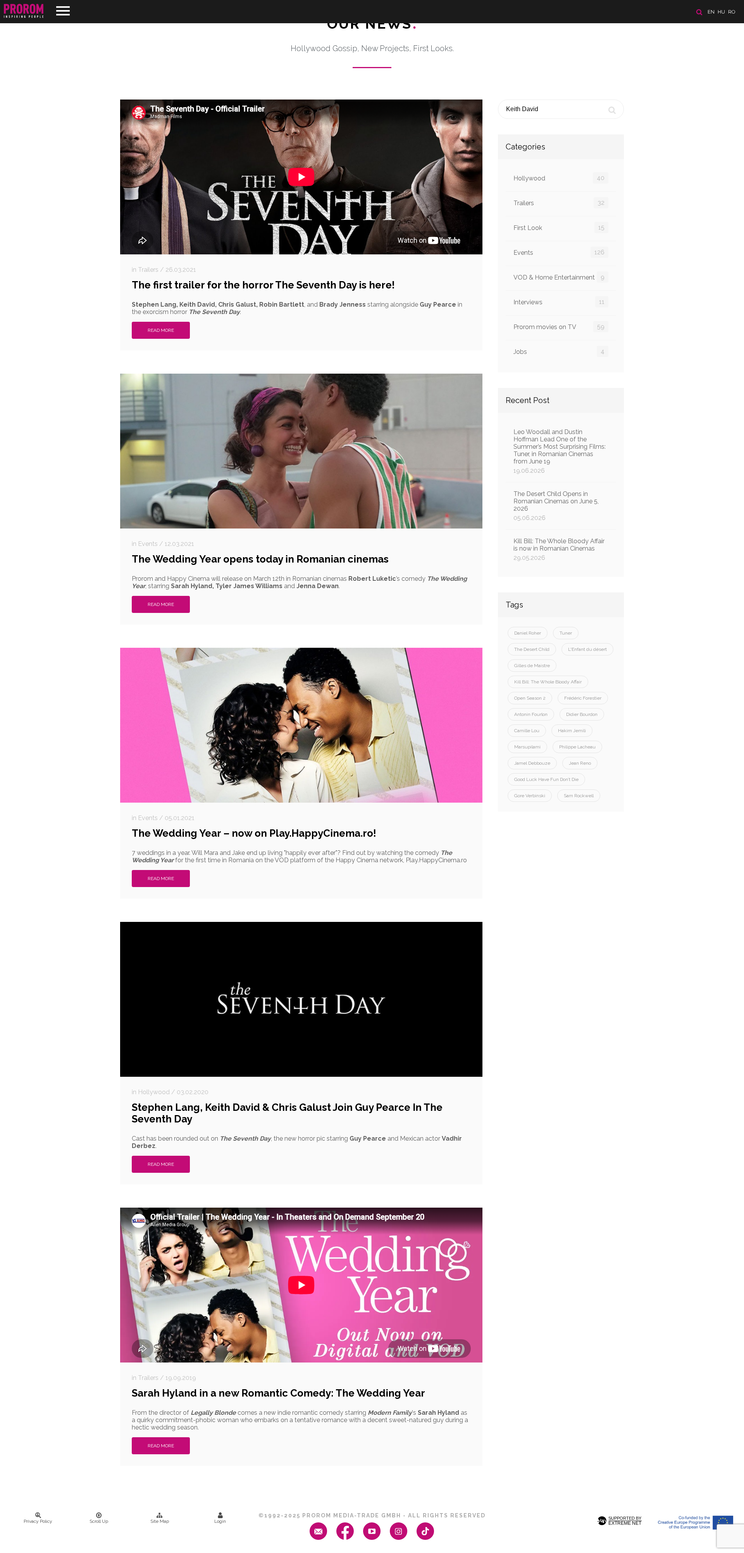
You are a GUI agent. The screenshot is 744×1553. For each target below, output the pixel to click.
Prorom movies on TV (558, 327)
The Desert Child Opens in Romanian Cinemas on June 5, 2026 (556, 506)
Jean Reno (580, 763)
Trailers (558, 203)
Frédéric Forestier (582, 698)
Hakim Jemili (572, 730)
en (711, 12)
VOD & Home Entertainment (558, 277)
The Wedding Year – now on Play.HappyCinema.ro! (254, 833)
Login (220, 1521)
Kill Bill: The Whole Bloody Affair (548, 682)
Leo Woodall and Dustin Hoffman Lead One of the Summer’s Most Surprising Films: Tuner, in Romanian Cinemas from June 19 (559, 451)
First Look (558, 228)
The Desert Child (531, 649)
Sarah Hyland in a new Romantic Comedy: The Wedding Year (278, 1393)
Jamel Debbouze (532, 763)
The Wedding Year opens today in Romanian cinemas (260, 559)
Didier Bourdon (582, 714)
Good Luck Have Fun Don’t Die (546, 779)
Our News (372, 23)
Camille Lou (526, 730)
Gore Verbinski (529, 795)
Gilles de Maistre (532, 665)
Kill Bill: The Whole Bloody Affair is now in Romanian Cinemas (558, 549)
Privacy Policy (38, 1521)
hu (721, 12)
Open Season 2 (530, 698)
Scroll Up (99, 1521)
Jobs (558, 351)
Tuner (566, 633)
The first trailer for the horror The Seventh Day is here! (263, 285)
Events (558, 252)
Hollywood (558, 178)
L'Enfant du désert (587, 649)
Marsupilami (527, 747)
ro (731, 12)
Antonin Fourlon (531, 714)
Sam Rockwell (579, 795)
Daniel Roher (527, 633)
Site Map (159, 1521)
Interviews (558, 302)
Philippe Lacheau (577, 747)
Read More (161, 330)
